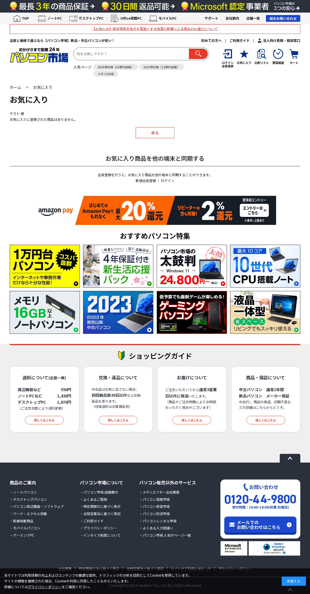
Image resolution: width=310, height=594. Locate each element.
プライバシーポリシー (45, 586)
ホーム (15, 87)
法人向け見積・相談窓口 (281, 40)
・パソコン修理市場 (154, 506)
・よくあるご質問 (93, 499)
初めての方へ (211, 40)
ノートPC (54, 18)
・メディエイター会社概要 (159, 492)
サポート (211, 18)
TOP (25, 18)
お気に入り (43, 87)
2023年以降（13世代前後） (161, 67)
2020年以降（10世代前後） (116, 67)
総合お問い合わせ (283, 18)
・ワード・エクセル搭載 (28, 513)
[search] (198, 54)
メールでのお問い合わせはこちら (258, 524)
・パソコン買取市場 (154, 499)
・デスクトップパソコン (28, 499)
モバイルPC (168, 18)
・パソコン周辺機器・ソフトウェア (37, 506)
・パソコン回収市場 (154, 513)
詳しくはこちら (44, 420)
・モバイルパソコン (25, 527)
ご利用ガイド (239, 40)
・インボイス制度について (100, 535)
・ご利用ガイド (92, 520)
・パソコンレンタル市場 (158, 520)
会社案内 (232, 18)
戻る (155, 133)
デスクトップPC (91, 18)
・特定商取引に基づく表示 (100, 506)
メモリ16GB (106, 74)
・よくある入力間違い (156, 527)
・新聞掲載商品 (21, 520)
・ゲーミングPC (22, 535)
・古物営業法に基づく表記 (100, 513)
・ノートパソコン (23, 492)
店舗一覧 (253, 18)
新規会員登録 (146, 180)
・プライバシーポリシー (98, 527)
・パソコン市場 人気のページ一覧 (165, 535)
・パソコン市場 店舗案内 (99, 492)
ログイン (167, 180)
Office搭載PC (131, 18)
